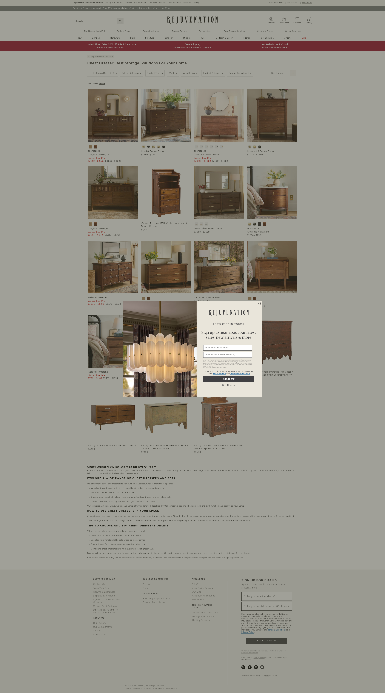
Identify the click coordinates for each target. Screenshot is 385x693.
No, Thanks (228, 385)
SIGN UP (228, 379)
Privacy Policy (219, 373)
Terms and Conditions (240, 373)
